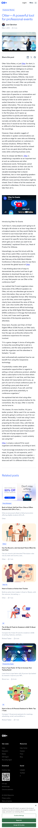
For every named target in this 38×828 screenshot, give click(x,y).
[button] (33, 2)
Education (5, 751)
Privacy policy (6, 798)
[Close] (36, 805)
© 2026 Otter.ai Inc (8, 795)
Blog (21, 757)
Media (4, 754)
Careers (22, 751)
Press (21, 754)
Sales (3, 748)
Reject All (19, 820)
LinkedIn (22, 770)
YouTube (22, 773)
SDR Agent (5, 757)
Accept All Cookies (19, 825)
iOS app (4, 784)
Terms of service (7, 801)
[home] (4, 3)
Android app (6, 787)
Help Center (23, 748)
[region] (19, 815)
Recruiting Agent (7, 760)
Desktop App (6, 770)
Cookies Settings (19, 815)
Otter (24, 63)
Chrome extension (7, 790)
